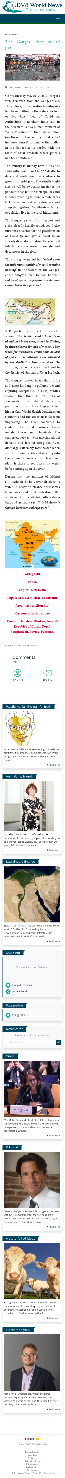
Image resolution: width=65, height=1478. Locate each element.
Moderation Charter (32, 1461)
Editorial (12, 1147)
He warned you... (18, 1330)
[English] (33, 1440)
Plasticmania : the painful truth (28, 706)
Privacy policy (32, 1464)
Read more (54, 1135)
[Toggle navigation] (57, 18)
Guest (10, 1056)
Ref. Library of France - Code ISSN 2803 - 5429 (33, 1473)
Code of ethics (32, 1467)
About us (32, 1455)
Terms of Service (32, 1452)
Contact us (32, 1458)
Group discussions (21, 985)
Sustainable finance (20, 861)
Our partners (32, 1470)
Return (13, 34)
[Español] (38, 1440)
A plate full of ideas (20, 1238)
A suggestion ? (19, 1015)
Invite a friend (19, 991)
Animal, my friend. (19, 776)
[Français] (27, 1440)
